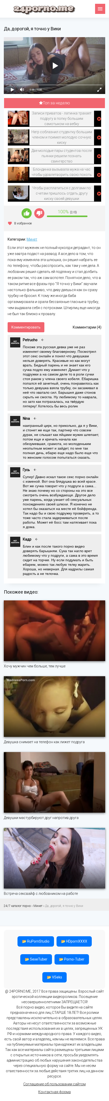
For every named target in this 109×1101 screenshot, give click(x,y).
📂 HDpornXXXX (74, 941)
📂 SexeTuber (36, 959)
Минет (32, 239)
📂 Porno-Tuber (71, 959)
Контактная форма (54, 1092)
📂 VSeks (54, 977)
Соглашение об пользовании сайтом (54, 1084)
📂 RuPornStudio (35, 941)
